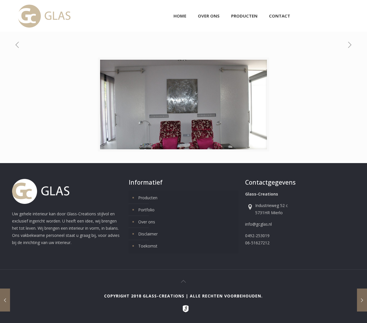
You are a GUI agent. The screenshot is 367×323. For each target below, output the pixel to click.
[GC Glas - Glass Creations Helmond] (44, 16)
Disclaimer (148, 234)
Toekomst (147, 246)
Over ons (146, 222)
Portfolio (146, 209)
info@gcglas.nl (258, 224)
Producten (147, 197)
